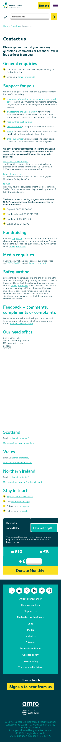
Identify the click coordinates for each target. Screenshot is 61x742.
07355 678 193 (13, 263)
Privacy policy (30, 660)
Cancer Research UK (12, 173)
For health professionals (30, 617)
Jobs (30, 623)
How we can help (30, 604)
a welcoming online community (22, 111)
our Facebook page (20, 501)
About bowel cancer (30, 598)
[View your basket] (5, 17)
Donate (44, 5)
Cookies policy (30, 654)
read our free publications (19, 121)
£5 (45, 551)
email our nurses (15, 138)
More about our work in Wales (17, 462)
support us (17, 238)
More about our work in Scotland (19, 442)
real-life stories (14, 126)
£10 (18, 551)
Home (6, 25)
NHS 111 (6, 184)
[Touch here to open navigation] (55, 5)
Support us (30, 611)
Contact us (30, 636)
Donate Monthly (30, 570)
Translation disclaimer (30, 667)
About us (15, 25)
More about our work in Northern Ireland (22, 481)
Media (30, 629)
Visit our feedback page (21, 323)
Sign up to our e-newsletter (20, 496)
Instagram (24, 506)
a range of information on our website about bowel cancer (31, 100)
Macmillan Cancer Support (15, 161)
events (10, 131)
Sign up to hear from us (30, 686)
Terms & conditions (30, 648)
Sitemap (30, 642)
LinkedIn (24, 510)
